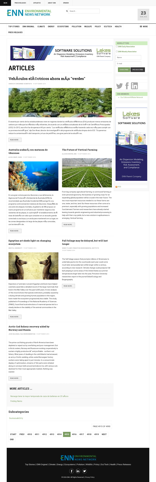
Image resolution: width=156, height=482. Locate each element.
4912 (44, 434)
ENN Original (28, 26)
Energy (51, 26)
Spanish (66, 3)
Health (118, 26)
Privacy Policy (89, 477)
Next (104, 434)
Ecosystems (63, 26)
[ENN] (30, 13)
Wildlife (88, 26)
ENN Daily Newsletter (126, 47)
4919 (96, 434)
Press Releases (20, 3)
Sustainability (16, 418)
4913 (52, 434)
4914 (59, 434)
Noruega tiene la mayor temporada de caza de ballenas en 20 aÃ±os (39, 396)
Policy (98, 26)
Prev (22, 434)
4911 (37, 434)
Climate (41, 26)
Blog (5, 3)
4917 (81, 434)
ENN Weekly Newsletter (127, 52)
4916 (74, 434)
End (12, 439)
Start (13, 434)
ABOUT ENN (52, 3)
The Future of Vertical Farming (79, 149)
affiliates (37, 3)
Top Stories (14, 26)
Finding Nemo (16, 401)
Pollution (76, 26)
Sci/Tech (108, 26)
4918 (89, 434)
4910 (29, 434)
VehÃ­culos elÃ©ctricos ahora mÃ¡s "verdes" (47, 78)
